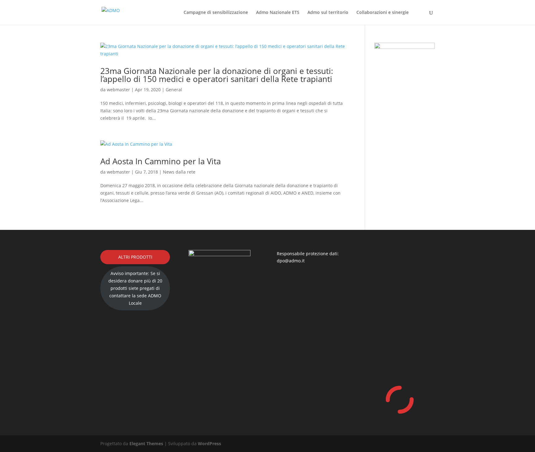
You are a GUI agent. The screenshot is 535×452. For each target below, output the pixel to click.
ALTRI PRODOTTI (135, 257)
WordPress (209, 443)
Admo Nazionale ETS (277, 12)
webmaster (118, 90)
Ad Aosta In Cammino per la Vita (160, 161)
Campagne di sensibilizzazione (216, 12)
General (174, 90)
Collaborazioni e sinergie (382, 12)
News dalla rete (179, 172)
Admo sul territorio (327, 12)
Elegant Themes (146, 443)
